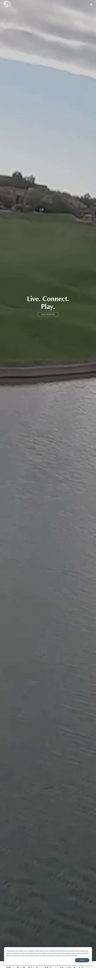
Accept (82, 960)
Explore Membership (48, 314)
